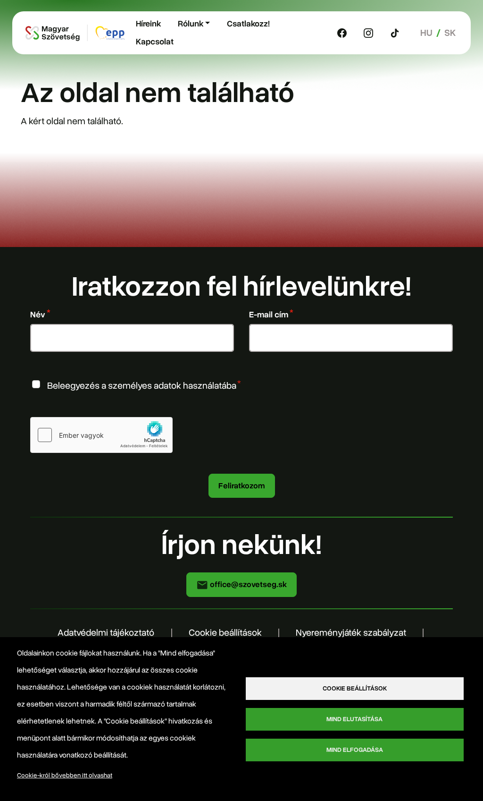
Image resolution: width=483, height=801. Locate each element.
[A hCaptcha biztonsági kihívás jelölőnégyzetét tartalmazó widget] (101, 435)
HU (426, 32)
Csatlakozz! (248, 23)
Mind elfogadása (354, 749)
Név (37, 314)
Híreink (148, 23)
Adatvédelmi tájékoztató (106, 632)
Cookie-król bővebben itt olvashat (64, 775)
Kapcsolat (155, 41)
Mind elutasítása (354, 719)
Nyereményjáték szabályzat (351, 632)
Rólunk (190, 23)
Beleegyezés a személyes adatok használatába (141, 385)
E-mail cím (268, 314)
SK (450, 32)
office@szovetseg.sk (247, 584)
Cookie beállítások (225, 632)
